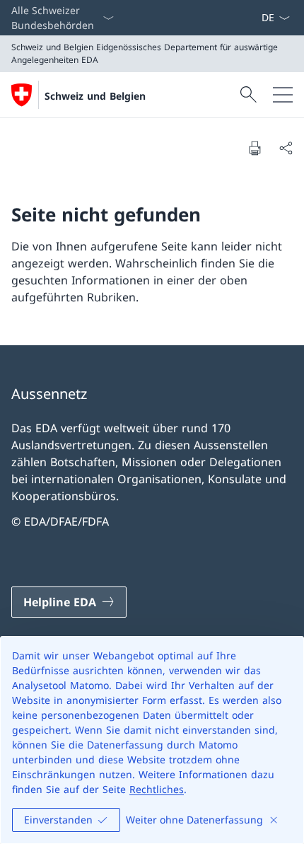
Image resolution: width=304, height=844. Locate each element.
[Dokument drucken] (254, 147)
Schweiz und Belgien (95, 96)
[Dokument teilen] (285, 147)
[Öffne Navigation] (283, 95)
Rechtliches (156, 789)
